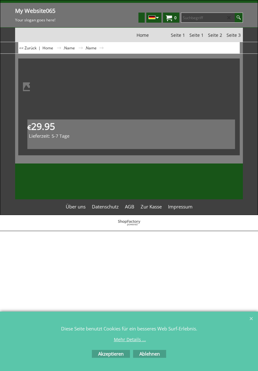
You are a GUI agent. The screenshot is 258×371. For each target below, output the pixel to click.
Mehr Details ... (130, 339)
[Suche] (239, 17)
